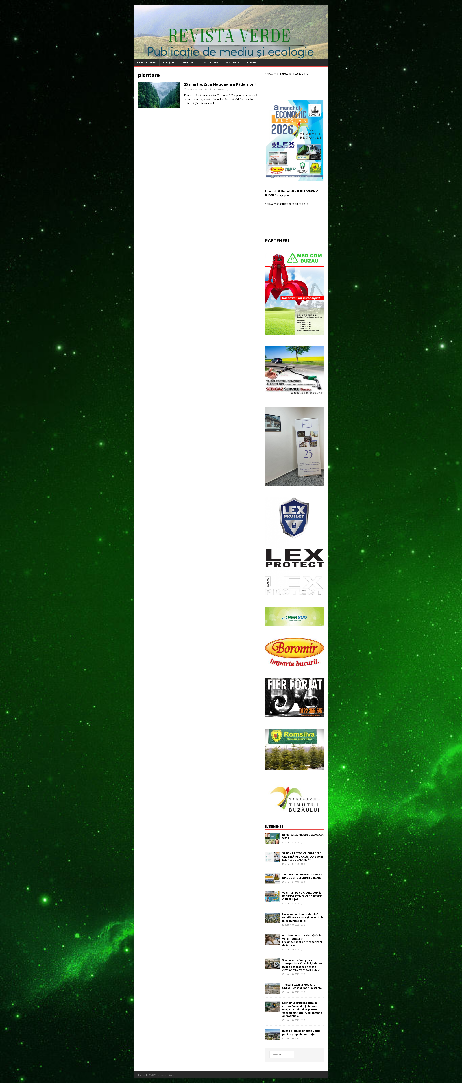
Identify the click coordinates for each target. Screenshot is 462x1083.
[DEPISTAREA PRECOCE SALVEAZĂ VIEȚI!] (272, 842)
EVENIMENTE (274, 826)
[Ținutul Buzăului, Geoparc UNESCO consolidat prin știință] (272, 991)
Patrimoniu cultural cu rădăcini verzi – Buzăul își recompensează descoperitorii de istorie (302, 940)
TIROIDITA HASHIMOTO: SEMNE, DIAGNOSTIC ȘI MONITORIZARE (302, 876)
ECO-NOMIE (210, 62)
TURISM (251, 62)
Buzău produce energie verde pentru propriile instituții (301, 1032)
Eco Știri (169, 62)
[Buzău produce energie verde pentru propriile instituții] (272, 1038)
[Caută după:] (281, 1054)
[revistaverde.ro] (231, 56)
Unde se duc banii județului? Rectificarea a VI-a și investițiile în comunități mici (302, 917)
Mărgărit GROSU (216, 89)
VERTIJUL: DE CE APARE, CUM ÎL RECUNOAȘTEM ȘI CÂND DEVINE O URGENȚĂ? (302, 896)
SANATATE (232, 62)
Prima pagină (146, 62)
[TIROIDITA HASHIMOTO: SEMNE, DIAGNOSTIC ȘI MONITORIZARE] (272, 881)
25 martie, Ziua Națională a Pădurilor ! (220, 84)
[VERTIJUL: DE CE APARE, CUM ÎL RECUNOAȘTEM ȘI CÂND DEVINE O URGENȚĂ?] (272, 900)
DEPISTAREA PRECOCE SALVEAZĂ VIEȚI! (303, 836)
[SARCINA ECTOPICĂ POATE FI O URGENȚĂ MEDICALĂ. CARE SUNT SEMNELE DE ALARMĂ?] (272, 860)
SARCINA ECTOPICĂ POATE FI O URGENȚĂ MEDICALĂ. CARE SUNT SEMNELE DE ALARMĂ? (303, 856)
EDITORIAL (189, 62)
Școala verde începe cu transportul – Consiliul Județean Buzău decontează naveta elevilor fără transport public (302, 965)
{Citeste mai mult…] (206, 103)
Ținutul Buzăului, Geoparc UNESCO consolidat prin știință (302, 986)
